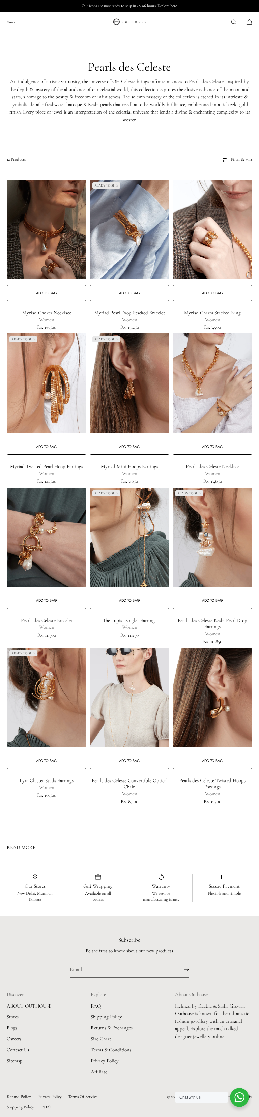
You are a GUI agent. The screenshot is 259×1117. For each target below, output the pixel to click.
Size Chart (101, 1039)
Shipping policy (20, 1107)
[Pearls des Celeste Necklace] (212, 383)
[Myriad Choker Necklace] (46, 229)
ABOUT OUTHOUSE (29, 1006)
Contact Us (18, 1050)
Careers (14, 1039)
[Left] (12, 240)
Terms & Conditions (111, 1050)
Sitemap (15, 1061)
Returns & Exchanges (112, 1028)
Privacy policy (49, 1096)
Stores (13, 1017)
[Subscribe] (180, 969)
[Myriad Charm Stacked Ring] (212, 229)
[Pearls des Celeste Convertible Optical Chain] (129, 697)
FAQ (96, 1006)
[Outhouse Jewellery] (129, 22)
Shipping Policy (106, 1017)
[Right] (81, 240)
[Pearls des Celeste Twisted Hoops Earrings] (212, 697)
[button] (234, 22)
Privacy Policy (105, 1061)
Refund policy (19, 1096)
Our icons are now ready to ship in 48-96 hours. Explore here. (130, 5)
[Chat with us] (239, 1097)
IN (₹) (45, 1107)
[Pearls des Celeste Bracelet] (46, 537)
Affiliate (99, 1072)
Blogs (12, 1028)
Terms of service (82, 1096)
